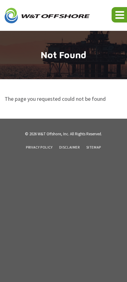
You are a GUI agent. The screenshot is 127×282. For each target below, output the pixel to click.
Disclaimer (69, 147)
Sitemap (93, 147)
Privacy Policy (39, 147)
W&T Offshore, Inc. (53, 134)
